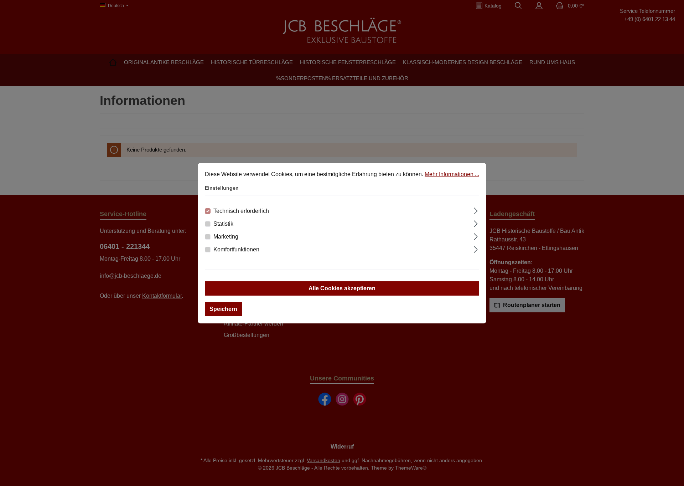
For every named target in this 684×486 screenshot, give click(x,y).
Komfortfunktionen (236, 249)
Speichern (223, 309)
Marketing (225, 237)
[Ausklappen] (475, 210)
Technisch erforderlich (241, 211)
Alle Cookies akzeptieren (342, 288)
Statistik (223, 224)
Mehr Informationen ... (452, 174)
